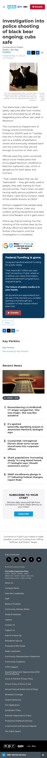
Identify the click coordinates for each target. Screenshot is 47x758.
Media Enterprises (13, 615)
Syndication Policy (13, 710)
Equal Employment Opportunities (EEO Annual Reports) (22, 673)
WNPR (17, 576)
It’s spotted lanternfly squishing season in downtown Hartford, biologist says (25, 428)
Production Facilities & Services (18, 721)
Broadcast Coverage (14, 695)
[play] (3, 755)
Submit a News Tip (13, 636)
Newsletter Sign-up (13, 641)
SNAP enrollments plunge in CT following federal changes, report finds (25, 477)
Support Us (10, 630)
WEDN (13, 574)
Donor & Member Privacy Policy (19, 679)
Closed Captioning (13, 700)
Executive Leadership (14, 594)
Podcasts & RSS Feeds (15, 646)
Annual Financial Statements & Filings (21, 689)
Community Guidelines (15, 662)
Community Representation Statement (22, 657)
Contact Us (10, 625)
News (8, 323)
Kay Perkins (11, 50)
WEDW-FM (9, 576)
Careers (8, 620)
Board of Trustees (13, 604)
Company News (12, 588)
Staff (7, 599)
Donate (38, 7)
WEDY (26, 574)
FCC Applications (12, 705)
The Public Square (13, 731)
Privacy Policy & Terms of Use (18, 684)
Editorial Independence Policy (18, 716)
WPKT (23, 576)
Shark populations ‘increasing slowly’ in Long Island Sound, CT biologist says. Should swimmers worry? (25, 461)
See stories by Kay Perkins (15, 351)
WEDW (20, 574)
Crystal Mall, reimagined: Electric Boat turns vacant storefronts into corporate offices (23, 445)
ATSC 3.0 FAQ (25, 578)
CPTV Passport (11, 667)
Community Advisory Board (17, 609)
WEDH (7, 574)
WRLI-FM (29, 576)
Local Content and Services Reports (20, 726)
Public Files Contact (12, 578)
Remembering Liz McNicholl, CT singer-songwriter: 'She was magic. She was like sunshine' (25, 411)
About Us (9, 583)
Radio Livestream (12, 651)
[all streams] (43, 755)
